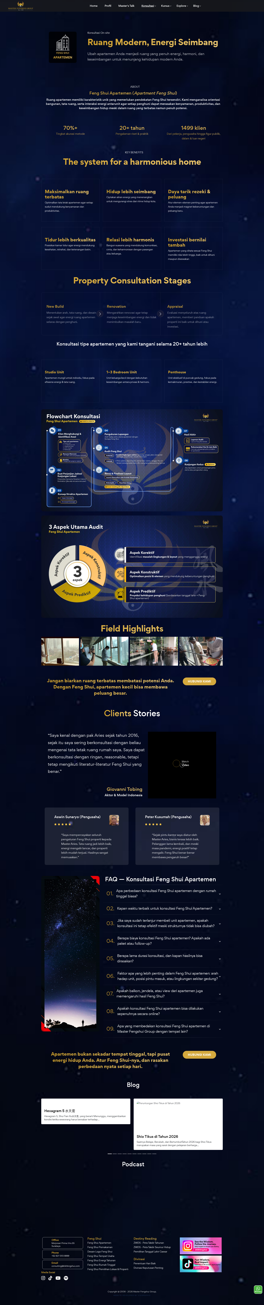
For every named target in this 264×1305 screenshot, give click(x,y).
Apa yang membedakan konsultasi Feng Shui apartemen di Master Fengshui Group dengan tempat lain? (158, 1029)
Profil (108, 6)
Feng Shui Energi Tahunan (101, 1260)
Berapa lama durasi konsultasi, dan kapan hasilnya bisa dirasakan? (154, 958)
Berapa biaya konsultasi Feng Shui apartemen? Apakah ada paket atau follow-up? (158, 941)
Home (93, 6)
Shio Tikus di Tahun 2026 (157, 1136)
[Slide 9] (129, 1153)
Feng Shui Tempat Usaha (100, 1256)
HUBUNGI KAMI (199, 681)
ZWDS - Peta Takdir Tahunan (149, 1242)
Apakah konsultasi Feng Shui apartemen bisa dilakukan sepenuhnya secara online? (154, 1011)
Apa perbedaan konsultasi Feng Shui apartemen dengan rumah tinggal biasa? (161, 893)
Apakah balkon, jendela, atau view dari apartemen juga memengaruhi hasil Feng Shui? (154, 993)
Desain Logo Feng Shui (99, 1251)
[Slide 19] (154, 1153)
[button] (53, 1122)
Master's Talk (126, 6)
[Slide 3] (115, 1153)
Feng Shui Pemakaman (99, 1247)
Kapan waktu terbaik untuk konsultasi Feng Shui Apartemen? (159, 908)
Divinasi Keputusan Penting (148, 1267)
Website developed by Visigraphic (132, 1295)
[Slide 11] (134, 1153)
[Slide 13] (139, 1153)
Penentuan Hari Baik (145, 1263)
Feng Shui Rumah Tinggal (101, 1264)
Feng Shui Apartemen (99, 1242)
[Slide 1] (110, 1153)
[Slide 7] (125, 1153)
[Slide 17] (149, 1153)
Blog (196, 6)
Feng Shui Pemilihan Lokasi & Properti (107, 1269)
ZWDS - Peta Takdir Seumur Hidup (152, 1247)
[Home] (20, 6)
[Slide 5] (120, 1153)
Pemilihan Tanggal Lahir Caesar (150, 1251)
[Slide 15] (144, 1153)
